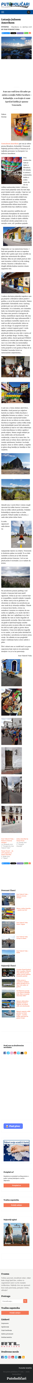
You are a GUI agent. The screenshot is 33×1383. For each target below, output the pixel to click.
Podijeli (21, 33)
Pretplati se (16, 1185)
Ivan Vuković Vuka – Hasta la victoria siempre (8, 840)
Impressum (5, 1323)
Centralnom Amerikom (10, 144)
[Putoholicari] (15, 4)
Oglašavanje (5, 1327)
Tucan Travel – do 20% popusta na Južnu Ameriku (7, 852)
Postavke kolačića (25, 1368)
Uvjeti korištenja (6, 1330)
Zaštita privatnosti (7, 1334)
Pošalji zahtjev (16, 1205)
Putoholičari (16, 1378)
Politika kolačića (6, 1337)
